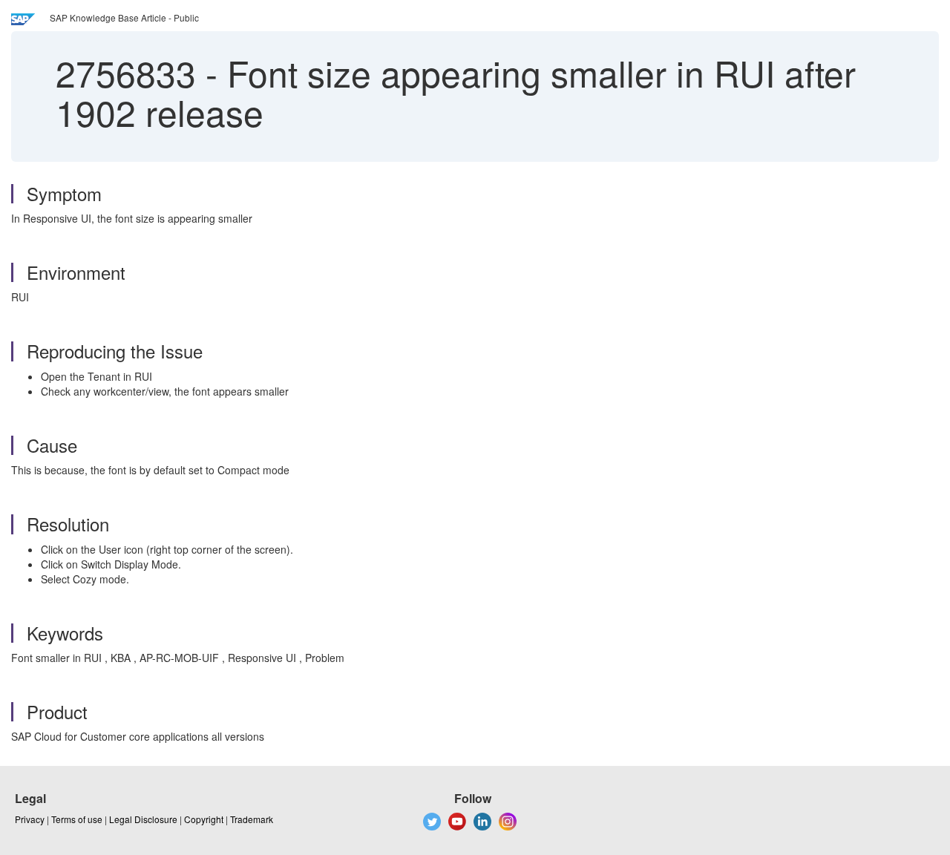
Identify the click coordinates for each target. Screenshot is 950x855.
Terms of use (76, 819)
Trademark (251, 819)
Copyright (203, 819)
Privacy (30, 819)
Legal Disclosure (143, 819)
